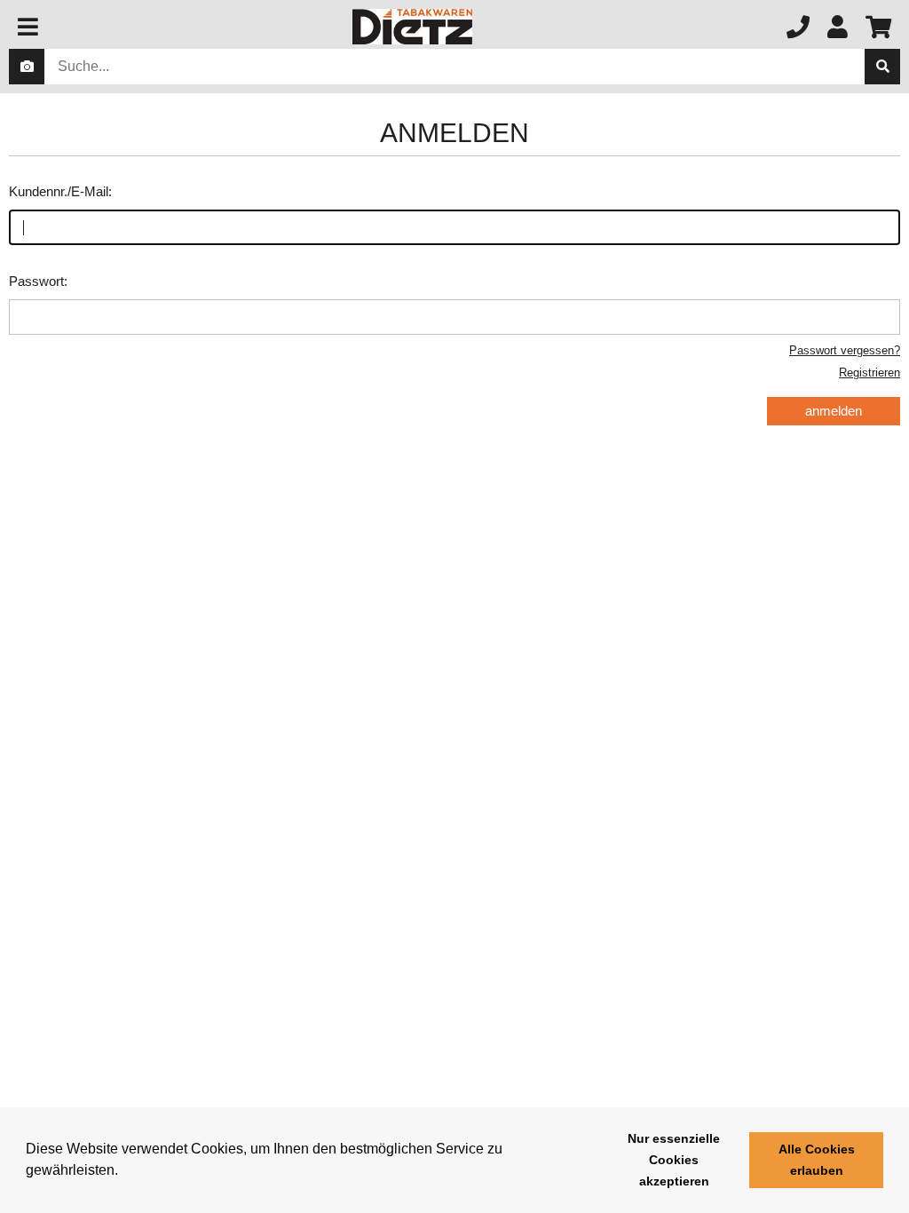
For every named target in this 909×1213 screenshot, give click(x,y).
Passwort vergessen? (844, 350)
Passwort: (38, 281)
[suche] (882, 66)
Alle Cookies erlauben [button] (817, 1159)
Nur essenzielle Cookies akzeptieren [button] (674, 1159)
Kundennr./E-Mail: (60, 191)
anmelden (833, 410)
